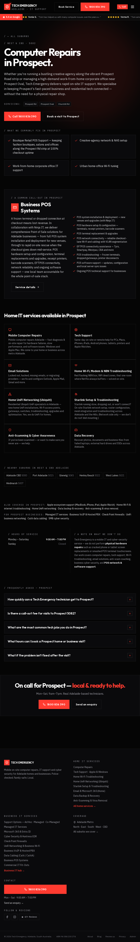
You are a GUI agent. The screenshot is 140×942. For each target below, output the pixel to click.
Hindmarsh (14, 483)
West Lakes (115, 475)
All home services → (84, 806)
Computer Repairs (83, 767)
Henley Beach (90, 475)
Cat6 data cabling (37, 518)
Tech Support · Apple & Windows (90, 771)
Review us (110, 936)
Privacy (122, 936)
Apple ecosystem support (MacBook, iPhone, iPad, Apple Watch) (81, 504)
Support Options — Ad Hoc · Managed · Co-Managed (32, 822)
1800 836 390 (97, 6)
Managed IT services (56, 514)
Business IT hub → (14, 870)
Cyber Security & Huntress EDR (20, 836)
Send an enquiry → (14, 902)
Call (124, 6)
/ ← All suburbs (16, 36)
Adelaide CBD (16, 475)
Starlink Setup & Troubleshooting (91, 786)
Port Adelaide (43, 475)
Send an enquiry (86, 704)
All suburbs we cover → (85, 831)
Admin (133, 936)
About (90, 936)
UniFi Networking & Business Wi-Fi (22, 845)
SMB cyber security (59, 518)
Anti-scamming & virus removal (101, 508)
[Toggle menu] (132, 6)
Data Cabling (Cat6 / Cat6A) (19, 855)
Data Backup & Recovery (86, 795)
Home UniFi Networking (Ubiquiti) (90, 781)
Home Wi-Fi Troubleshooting (88, 776)
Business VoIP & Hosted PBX (85, 514)
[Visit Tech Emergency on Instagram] (15, 917)
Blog (99, 936)
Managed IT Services (15, 826)
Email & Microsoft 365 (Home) (89, 791)
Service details (25, 287)
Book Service (66, 6)
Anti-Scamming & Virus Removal (90, 800)
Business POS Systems (16, 860)
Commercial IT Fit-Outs (16, 865)
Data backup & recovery (71, 508)
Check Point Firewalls (15, 841)
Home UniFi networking (44, 508)
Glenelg (66, 475)
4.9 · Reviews (31, 917)
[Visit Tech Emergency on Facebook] (7, 917)
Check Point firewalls (113, 514)
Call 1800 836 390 (24, 116)
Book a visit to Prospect (63, 116)
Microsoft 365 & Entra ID (17, 831)
